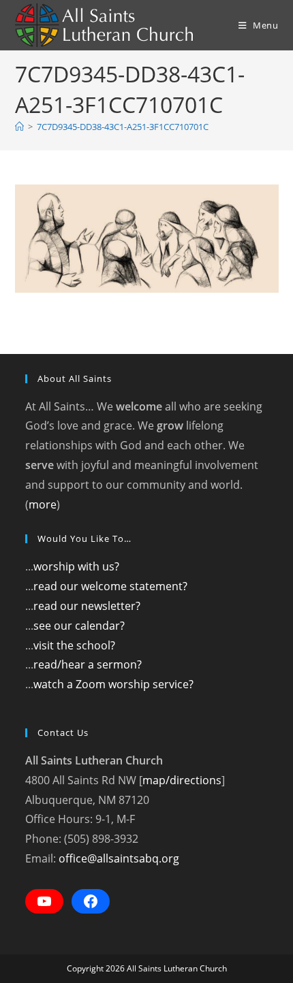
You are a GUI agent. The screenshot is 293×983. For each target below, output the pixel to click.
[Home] (19, 126)
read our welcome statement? (110, 586)
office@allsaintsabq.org (119, 858)
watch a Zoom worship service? (113, 684)
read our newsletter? (86, 605)
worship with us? (76, 566)
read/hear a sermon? (87, 664)
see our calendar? (79, 625)
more (43, 504)
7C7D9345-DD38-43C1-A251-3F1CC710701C (123, 126)
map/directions (181, 780)
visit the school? (74, 645)
